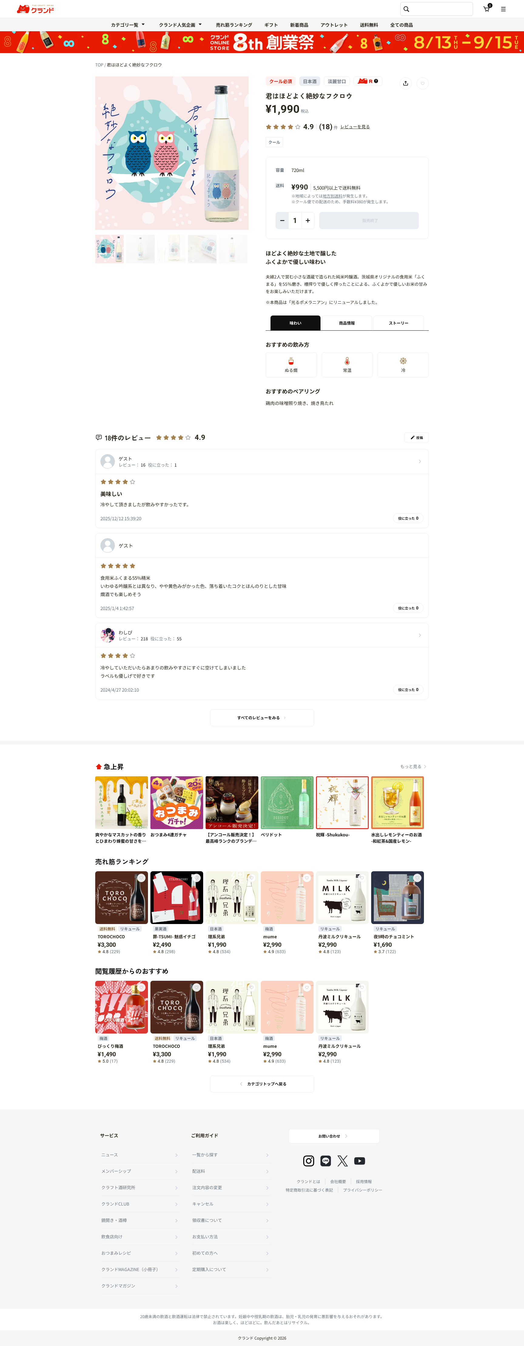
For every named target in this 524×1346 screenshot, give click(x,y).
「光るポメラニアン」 (308, 302)
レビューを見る (355, 126)
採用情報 (364, 1181)
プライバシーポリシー (362, 1190)
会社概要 (338, 1181)
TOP (99, 65)
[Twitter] (342, 1160)
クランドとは (308, 1181)
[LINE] (325, 1160)
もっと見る (411, 766)
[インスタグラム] (308, 1160)
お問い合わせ (329, 1136)
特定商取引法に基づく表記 (309, 1190)
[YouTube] (359, 1160)
